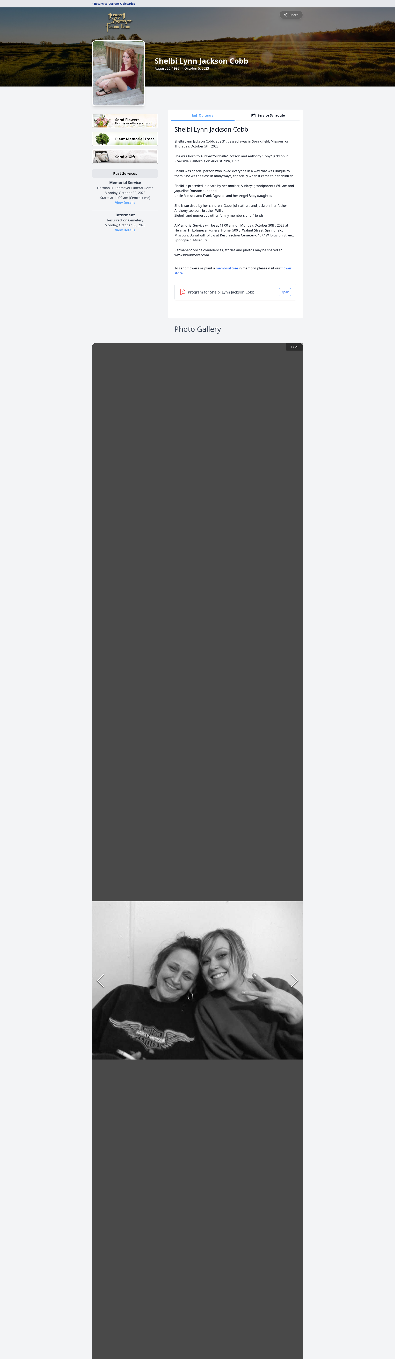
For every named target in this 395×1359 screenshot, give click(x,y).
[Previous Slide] (100, 980)
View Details (125, 202)
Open (285, 292)
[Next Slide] (294, 980)
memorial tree (227, 268)
